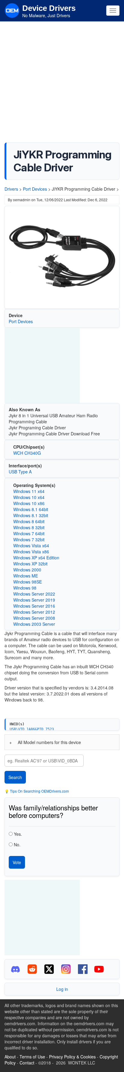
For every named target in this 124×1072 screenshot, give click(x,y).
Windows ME (25, 576)
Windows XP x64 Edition (36, 558)
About (10, 1057)
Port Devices (35, 189)
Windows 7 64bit (29, 533)
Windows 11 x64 (29, 491)
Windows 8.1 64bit (30, 509)
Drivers (11, 189)
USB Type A (20, 472)
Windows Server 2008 (34, 618)
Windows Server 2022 (34, 594)
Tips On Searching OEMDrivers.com (39, 791)
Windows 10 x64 (29, 497)
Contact (27, 1063)
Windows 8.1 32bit (30, 515)
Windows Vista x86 (31, 552)
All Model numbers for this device (49, 742)
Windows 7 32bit (29, 539)
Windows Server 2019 (34, 600)
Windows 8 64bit (29, 521)
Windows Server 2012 (34, 612)
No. (17, 844)
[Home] (12, 10)
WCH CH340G (27, 453)
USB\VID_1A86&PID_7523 (32, 729)
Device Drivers (49, 8)
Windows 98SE (27, 582)
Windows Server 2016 (34, 606)
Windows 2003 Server (34, 624)
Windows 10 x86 (29, 503)
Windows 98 (24, 588)
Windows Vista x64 (31, 545)
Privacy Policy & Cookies (72, 1057)
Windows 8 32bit (29, 527)
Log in (62, 989)
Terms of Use (32, 1057)
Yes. (18, 834)
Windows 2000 (27, 570)
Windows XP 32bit (30, 564)
